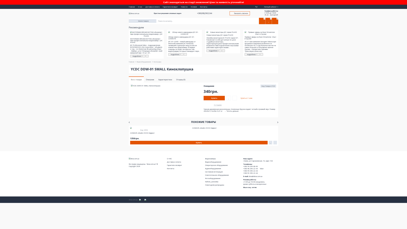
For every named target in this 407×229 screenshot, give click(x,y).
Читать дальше (233, 111)
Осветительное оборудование (217, 175)
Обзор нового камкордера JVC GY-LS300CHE (181, 38)
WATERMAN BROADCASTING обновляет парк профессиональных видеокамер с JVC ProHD (146, 40)
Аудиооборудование (213, 168)
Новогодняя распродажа (214, 185)
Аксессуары (157, 62)
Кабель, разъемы (211, 182)
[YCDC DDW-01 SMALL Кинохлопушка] (167, 86)
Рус (257, 7)
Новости (184, 7)
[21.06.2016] (220, 50)
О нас (140, 7)
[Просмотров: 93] (223, 50)
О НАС (169, 159)
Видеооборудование (144, 62)
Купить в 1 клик (246, 98)
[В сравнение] (234, 98)
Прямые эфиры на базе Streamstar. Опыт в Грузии (260, 38)
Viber (262, 169)
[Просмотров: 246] (185, 54)
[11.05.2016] (143, 56)
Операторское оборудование (216, 165)
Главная (132, 7)
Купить (214, 98)
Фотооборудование (212, 178)
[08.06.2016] (182, 54)
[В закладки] (228, 98)
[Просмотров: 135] (261, 54)
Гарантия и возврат (170, 7)
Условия (194, 7)
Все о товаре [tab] (136, 79)
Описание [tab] (150, 79)
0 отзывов (218, 105)
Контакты (203, 7)
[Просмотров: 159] (147, 56)
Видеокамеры (210, 159)
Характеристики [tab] (165, 79)
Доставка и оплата (152, 7)
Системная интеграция (214, 172)
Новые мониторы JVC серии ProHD (219, 35)
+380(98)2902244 (205, 13)
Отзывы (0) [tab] (180, 79)
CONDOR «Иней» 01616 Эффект (142, 133)
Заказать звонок (241, 13)
